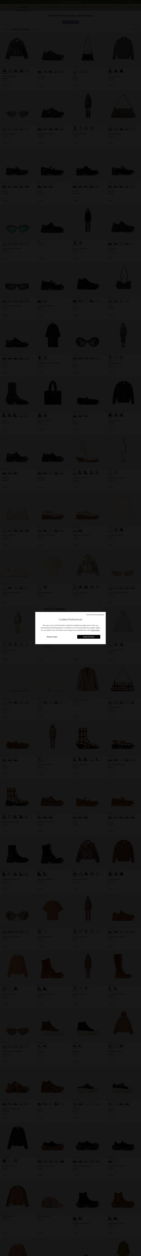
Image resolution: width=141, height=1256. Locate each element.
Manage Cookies (52, 637)
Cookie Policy (95, 630)
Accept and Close (88, 637)
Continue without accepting (95, 615)
